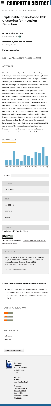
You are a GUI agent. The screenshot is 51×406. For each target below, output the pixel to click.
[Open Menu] (2, 2)
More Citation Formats (16, 269)
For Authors (8, 339)
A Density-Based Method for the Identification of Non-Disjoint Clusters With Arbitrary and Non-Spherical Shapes (27, 292)
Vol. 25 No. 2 (24, 11)
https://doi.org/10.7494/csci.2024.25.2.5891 (24, 58)
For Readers (8, 336)
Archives (13, 11)
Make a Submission (13, 350)
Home (4, 11)
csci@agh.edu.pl (21, 382)
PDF (7, 175)
